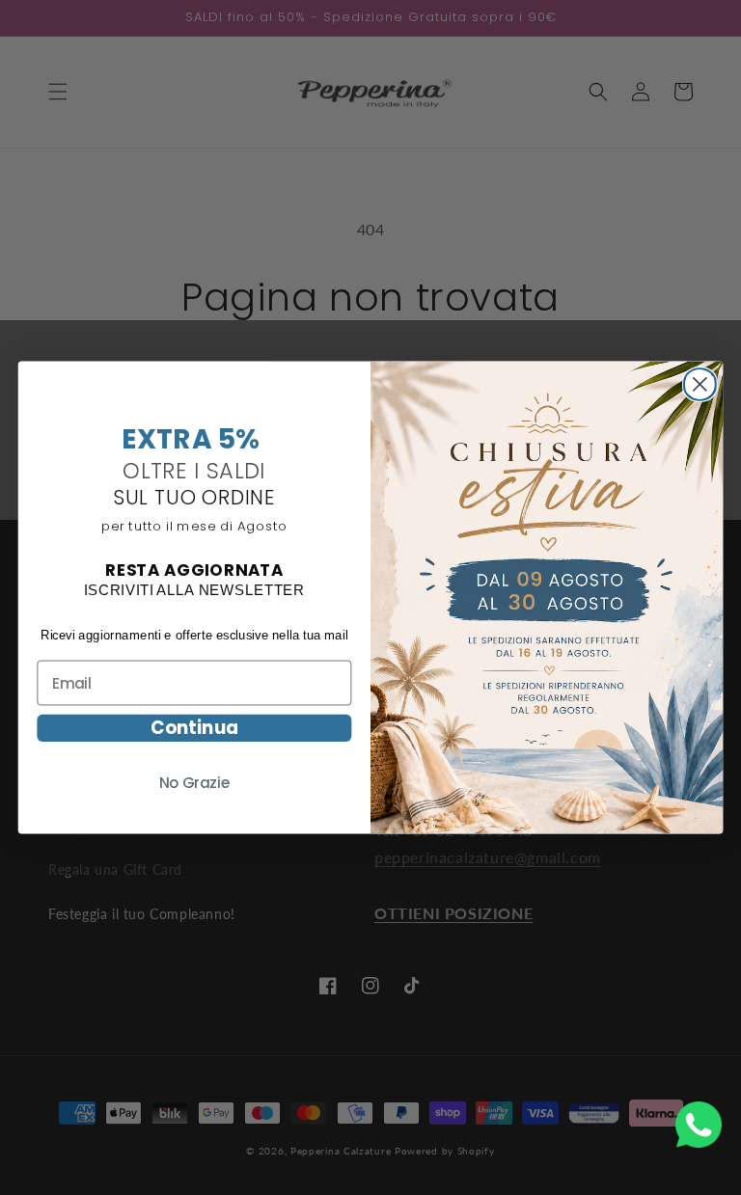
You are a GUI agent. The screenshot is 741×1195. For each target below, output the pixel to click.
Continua (194, 728)
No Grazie (194, 783)
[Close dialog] (700, 381)
